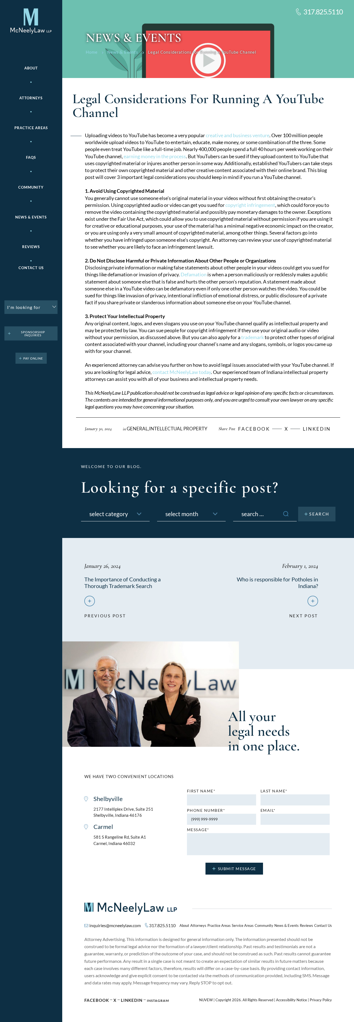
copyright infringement (250, 205)
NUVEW (206, 1000)
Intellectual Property (178, 428)
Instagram (158, 1000)
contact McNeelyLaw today (181, 372)
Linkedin (317, 429)
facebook (254, 429)
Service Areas (243, 925)
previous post (105, 613)
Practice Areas (219, 925)
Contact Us (31, 268)
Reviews (31, 247)
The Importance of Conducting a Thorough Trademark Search (122, 582)
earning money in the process (155, 156)
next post (303, 613)
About (31, 68)
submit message (237, 868)
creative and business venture (237, 135)
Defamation (194, 274)
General (137, 428)
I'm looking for (23, 307)
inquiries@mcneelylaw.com (115, 925)
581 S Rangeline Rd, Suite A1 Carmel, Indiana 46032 (119, 840)
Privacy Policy (321, 1000)
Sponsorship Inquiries (33, 333)
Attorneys (31, 98)
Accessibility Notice (291, 1000)
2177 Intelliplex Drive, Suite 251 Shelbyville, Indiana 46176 (123, 812)
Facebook (96, 1000)
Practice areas (31, 128)
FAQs (31, 157)
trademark (252, 337)
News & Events (31, 217)
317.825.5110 (323, 11)
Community (31, 187)
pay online (33, 358)
